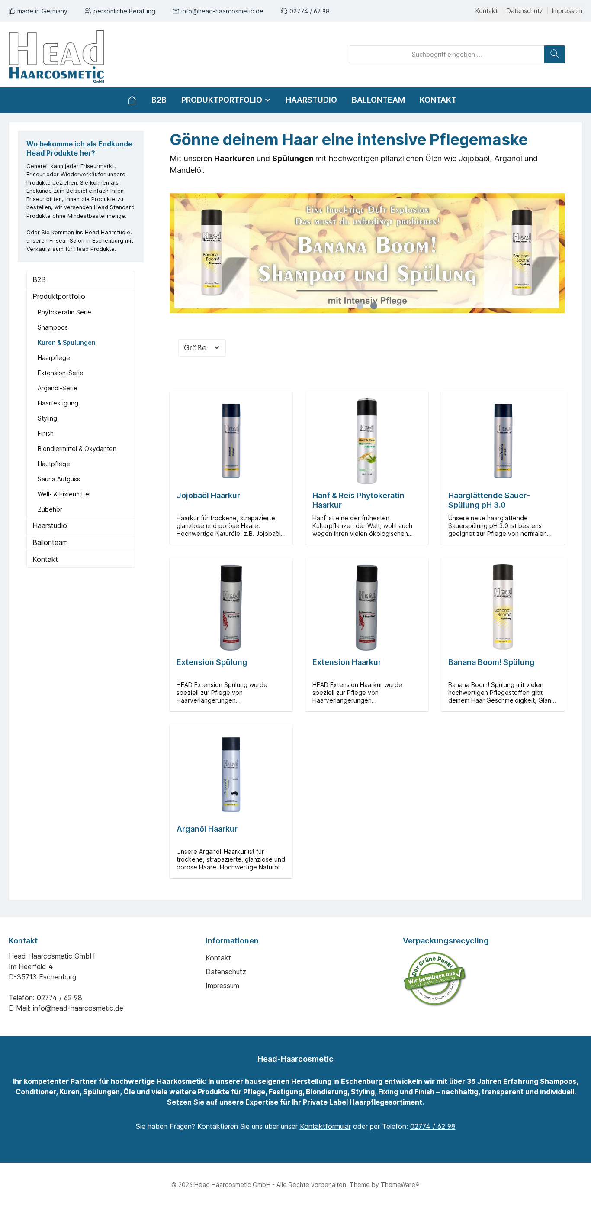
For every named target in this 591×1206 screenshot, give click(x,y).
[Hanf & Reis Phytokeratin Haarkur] (366, 441)
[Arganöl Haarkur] (231, 774)
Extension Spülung (212, 662)
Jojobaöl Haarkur (208, 495)
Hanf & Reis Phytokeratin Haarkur (358, 500)
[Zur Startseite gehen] (56, 56)
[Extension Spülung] (231, 607)
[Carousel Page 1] (360, 305)
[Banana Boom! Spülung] (502, 607)
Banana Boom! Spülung (491, 662)
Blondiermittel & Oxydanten (77, 448)
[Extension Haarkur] (366, 607)
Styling (47, 418)
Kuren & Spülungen (67, 342)
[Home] (135, 100)
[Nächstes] (558, 253)
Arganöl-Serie (57, 388)
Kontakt (486, 10)
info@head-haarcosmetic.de (222, 11)
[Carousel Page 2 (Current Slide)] (373, 305)
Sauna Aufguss (59, 479)
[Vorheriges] (176, 253)
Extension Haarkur (346, 662)
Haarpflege (54, 357)
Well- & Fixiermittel (64, 494)
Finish (46, 433)
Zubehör (50, 509)
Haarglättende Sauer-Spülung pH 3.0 (489, 500)
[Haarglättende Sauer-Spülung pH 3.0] (502, 441)
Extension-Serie (61, 372)
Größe (196, 347)
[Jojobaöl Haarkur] (231, 441)
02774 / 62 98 (309, 11)
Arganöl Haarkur (207, 828)
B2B (39, 279)
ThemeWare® (400, 1184)
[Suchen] (554, 54)
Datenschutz (525, 10)
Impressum (567, 10)
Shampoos (53, 327)
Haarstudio (49, 525)
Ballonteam (50, 542)
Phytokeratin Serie (64, 312)
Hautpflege (54, 463)
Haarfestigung (58, 403)
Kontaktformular (325, 1126)
